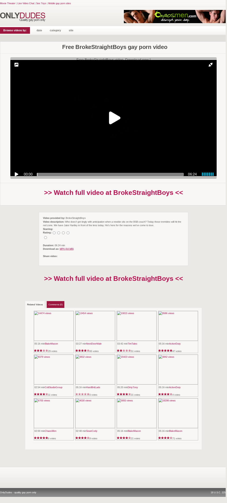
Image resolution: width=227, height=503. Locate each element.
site (71, 30)
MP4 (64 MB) (67, 249)
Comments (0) (55, 304)
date (39, 30)
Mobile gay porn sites (59, 3)
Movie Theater (7, 3)
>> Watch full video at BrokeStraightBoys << (113, 192)
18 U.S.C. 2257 (219, 492)
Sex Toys (41, 3)
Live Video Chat (25, 3)
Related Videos (35, 304)
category (55, 30)
